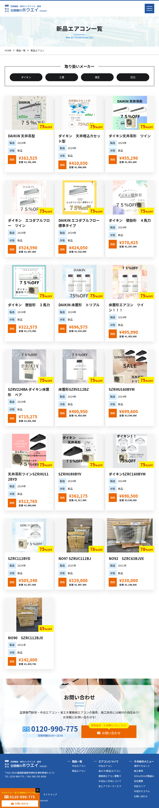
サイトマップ (50, 794)
